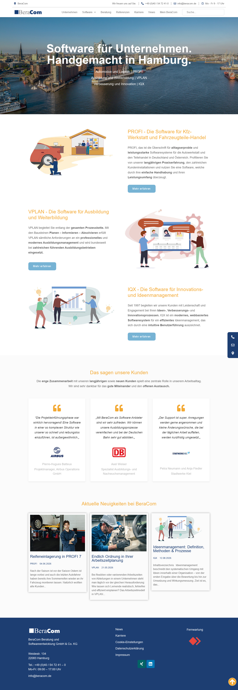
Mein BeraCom (168, 12)
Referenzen (123, 12)
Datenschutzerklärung (129, 648)
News (151, 12)
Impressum (122, 655)
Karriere (139, 12)
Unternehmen (69, 12)
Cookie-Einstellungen (129, 642)
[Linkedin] (151, 664)
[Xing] (142, 664)
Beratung (106, 12)
